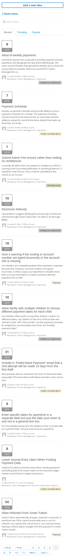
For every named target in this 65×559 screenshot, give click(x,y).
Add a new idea (32, 5)
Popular (36, 32)
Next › (32, 552)
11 (23, 552)
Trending (22, 32)
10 (16, 552)
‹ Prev (18, 547)
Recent (8, 32)
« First (7, 547)
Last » (44, 552)
